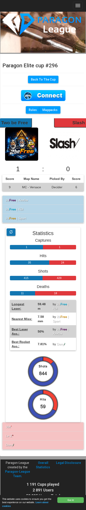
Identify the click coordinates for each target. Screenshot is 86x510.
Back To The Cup (43, 79)
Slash (78, 122)
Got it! (70, 500)
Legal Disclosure (68, 463)
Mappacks (50, 110)
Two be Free (14, 122)
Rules (33, 110)
